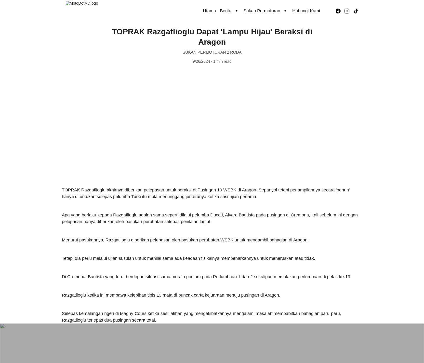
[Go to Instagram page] (348, 11)
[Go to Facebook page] (340, 11)
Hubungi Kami (306, 10)
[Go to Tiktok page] (355, 11)
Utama (209, 10)
